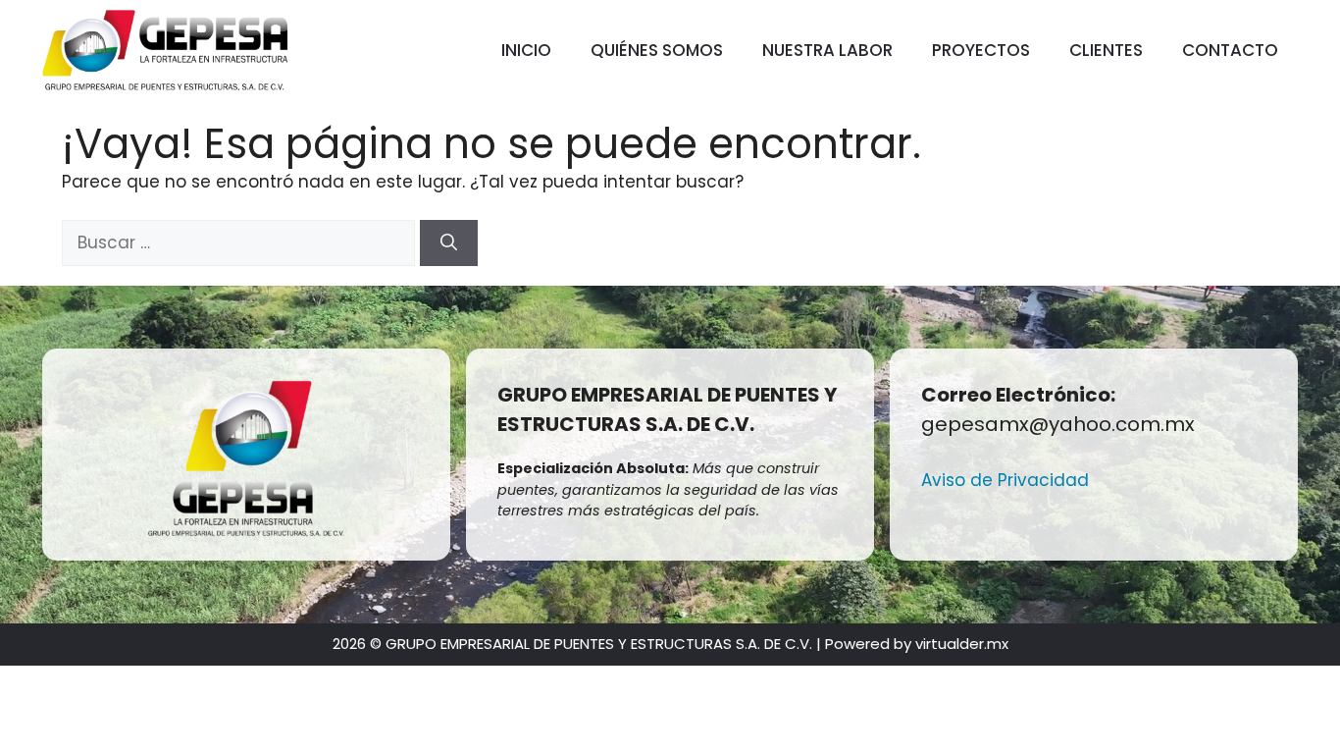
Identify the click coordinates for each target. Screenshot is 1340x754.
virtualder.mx (961, 643)
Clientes (1106, 50)
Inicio (526, 50)
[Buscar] (449, 243)
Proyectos (981, 50)
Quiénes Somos (657, 50)
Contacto (1230, 50)
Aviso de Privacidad (1005, 480)
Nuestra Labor (827, 50)
